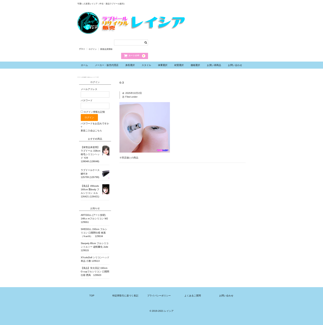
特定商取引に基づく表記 (125, 295)
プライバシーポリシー (159, 295)
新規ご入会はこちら (91, 130)
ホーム (84, 65)
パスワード (87, 100)
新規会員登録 (106, 49)
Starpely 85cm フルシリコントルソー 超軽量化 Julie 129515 (95, 247)
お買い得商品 (214, 65)
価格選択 (195, 65)
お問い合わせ (235, 65)
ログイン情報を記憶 (94, 112)
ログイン (93, 49)
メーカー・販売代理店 (106, 65)
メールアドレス (89, 89)
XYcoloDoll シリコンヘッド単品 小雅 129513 (95, 259)
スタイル (146, 65)
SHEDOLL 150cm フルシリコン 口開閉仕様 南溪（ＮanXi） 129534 (94, 233)
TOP (91, 295)
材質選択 (179, 65)
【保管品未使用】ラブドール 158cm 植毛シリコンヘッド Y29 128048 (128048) (90, 154)
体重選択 (162, 65)
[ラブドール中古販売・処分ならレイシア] (132, 30)
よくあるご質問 (192, 295)
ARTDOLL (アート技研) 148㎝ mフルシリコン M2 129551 (95, 218)
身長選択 (130, 65)
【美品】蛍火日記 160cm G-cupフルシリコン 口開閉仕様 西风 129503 (95, 271)
